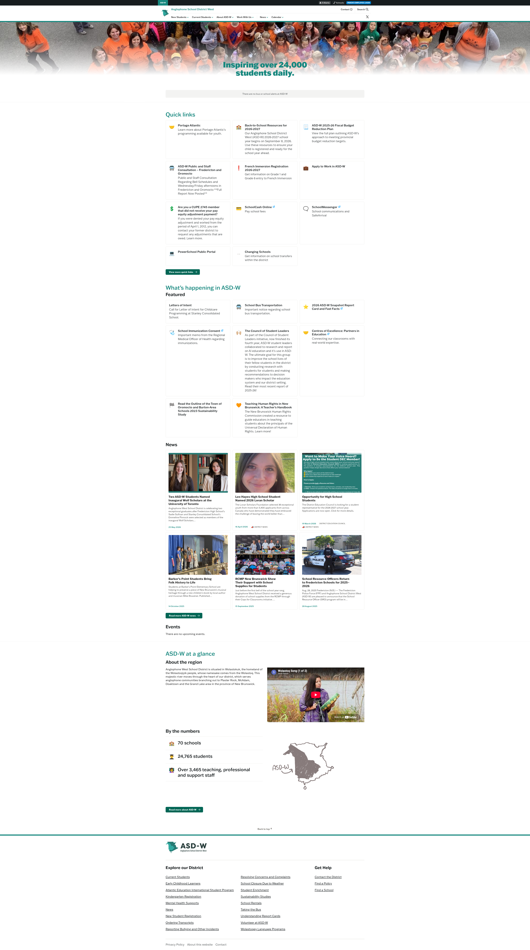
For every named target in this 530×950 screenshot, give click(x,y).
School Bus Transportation (263, 305)
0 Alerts (326, 3)
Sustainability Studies (256, 896)
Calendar (276, 17)
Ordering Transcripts (180, 922)
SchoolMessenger (326, 207)
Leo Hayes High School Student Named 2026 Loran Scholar (257, 498)
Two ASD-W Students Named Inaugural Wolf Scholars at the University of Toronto (190, 500)
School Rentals (251, 903)
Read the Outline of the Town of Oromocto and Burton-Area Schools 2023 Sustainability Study (200, 409)
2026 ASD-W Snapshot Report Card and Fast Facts (333, 307)
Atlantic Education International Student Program (200, 890)
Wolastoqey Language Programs (263, 929)
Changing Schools (258, 252)
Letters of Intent (180, 305)
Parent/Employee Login (358, 3)
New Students (178, 17)
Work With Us (244, 17)
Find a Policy (323, 883)
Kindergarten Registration (183, 896)
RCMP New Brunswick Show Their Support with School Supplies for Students (255, 582)
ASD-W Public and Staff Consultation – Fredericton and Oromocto (199, 169)
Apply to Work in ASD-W (328, 166)
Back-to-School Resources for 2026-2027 (266, 127)
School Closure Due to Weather (262, 883)
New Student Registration (183, 916)
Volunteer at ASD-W (254, 922)
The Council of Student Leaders (267, 331)
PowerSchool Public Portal (196, 252)
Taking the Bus (251, 909)
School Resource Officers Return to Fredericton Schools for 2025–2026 (325, 582)
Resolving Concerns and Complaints (265, 877)
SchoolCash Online (260, 207)
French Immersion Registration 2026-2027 (266, 168)
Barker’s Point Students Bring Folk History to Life (190, 580)
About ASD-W (224, 17)
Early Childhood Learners (183, 883)
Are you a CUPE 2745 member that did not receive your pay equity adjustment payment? (199, 210)
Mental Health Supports (182, 903)
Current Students (201, 17)
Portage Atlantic (189, 125)
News (263, 17)
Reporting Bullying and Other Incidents (192, 929)
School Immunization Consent (199, 331)
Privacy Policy (175, 944)
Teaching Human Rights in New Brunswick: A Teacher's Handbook (268, 405)
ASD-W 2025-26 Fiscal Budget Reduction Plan (336, 127)
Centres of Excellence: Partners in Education (335, 332)
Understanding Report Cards (260, 916)
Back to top (264, 829)
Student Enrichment (255, 890)
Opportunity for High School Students (322, 498)
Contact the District (328, 877)
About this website (200, 944)
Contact (345, 9)
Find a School (324, 890)
